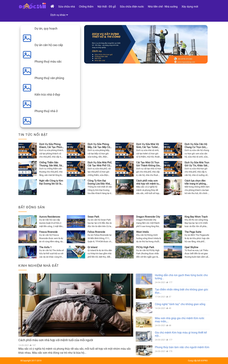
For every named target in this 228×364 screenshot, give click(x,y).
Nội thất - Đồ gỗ (106, 6)
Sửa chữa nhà (66, 6)
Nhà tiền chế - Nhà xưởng (163, 6)
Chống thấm (86, 6)
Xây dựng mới (190, 6)
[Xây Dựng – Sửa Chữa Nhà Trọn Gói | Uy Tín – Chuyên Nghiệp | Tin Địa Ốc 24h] (32, 6)
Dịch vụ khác (58, 15)
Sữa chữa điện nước (132, 6)
